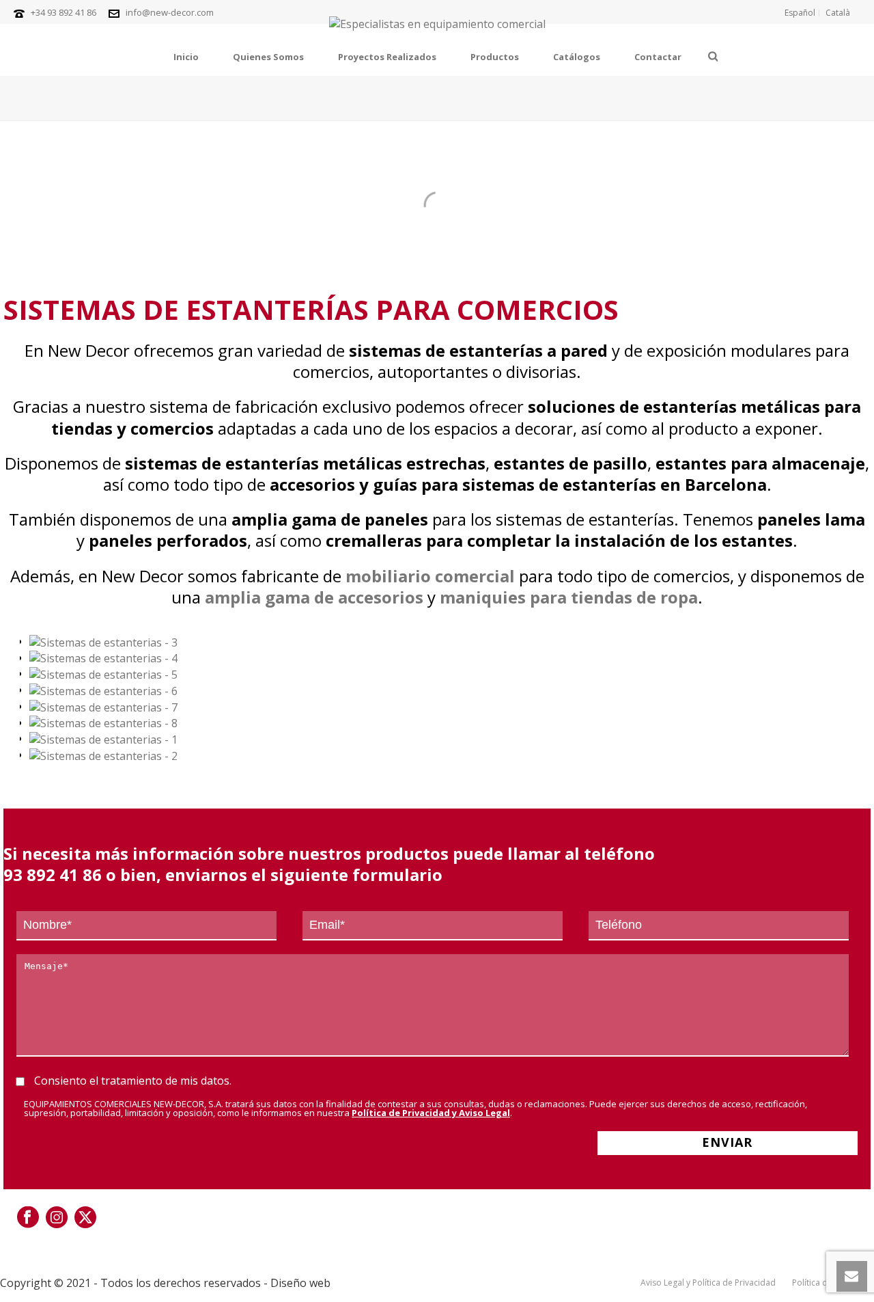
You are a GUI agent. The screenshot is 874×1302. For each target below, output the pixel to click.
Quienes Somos (268, 57)
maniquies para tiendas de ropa (569, 597)
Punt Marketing (377, 1282)
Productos (494, 57)
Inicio (186, 57)
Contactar (657, 57)
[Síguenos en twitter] (85, 1218)
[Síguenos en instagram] (57, 1218)
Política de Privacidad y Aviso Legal (431, 1113)
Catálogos (576, 57)
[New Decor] (437, 31)
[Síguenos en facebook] (28, 1218)
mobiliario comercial (430, 576)
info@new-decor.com (170, 12)
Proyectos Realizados (387, 57)
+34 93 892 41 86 (63, 12)
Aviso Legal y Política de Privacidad (708, 1282)
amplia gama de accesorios (314, 597)
